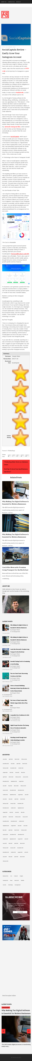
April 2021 (5, 816)
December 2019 (13, 834)
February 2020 (23, 830)
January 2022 (12, 803)
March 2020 (16, 830)
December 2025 (6, 763)
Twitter (9, 455)
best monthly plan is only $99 (20, 254)
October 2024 (20, 768)
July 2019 (26, 839)
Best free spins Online (9, 996)
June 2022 (5, 799)
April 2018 (16, 856)
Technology (11, 451)
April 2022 (16, 799)
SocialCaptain (15, 137)
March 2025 (24, 763)
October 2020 (21, 821)
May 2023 (10, 785)
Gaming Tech (5, 880)
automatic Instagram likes (13, 127)
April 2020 (10, 830)
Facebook (14, 455)
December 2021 (20, 803)
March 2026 (17, 759)
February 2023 (23, 785)
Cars (11, 876)
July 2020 (19, 825)
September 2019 (13, 839)
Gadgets (21, 876)
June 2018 (5, 856)
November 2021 (6, 808)
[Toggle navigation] (2, 5)
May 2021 (22, 812)
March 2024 (11, 777)
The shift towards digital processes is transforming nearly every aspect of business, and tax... (15, 507)
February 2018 (5, 861)
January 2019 (12, 847)
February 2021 (18, 816)
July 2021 (11, 812)
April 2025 (18, 763)
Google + (18, 455)
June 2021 (17, 812)
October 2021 (13, 808)
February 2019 (5, 847)
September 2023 (14, 781)
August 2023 (21, 781)
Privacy (18, 1)
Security (4, 884)
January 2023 (5, 790)
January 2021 (25, 816)
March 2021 (11, 816)
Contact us (11, 1)
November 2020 (14, 821)
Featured (16, 876)
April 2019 (16, 843)
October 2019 (5, 839)
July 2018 (26, 852)
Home (11, 880)
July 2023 (4, 785)
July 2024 (11, 772)
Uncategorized (17, 884)
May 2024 (23, 772)
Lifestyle (22, 880)
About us (3, 1)
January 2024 (25, 777)
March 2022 (22, 799)
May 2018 (10, 856)
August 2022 (20, 794)
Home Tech (16, 880)
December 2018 (20, 847)
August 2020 (13, 825)
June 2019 (5, 843)
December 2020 (6, 821)
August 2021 (5, 812)
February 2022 (5, 803)
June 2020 (25, 825)
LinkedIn (22, 455)
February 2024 (18, 777)
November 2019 (21, 834)
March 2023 (16, 785)
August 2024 (5, 772)
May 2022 (10, 799)
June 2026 (5, 759)
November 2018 (6, 852)
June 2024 (17, 772)
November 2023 (6, 781)
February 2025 (5, 768)
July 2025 (12, 763)
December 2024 (13, 768)
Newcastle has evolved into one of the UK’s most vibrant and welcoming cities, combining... (15, 573)
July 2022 (26, 794)
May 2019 (10, 843)
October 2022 (5, 794)
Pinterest (27, 455)
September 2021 (21, 808)
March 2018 (22, 856)
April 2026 (11, 759)
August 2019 (20, 839)
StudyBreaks (20, 92)
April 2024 (5, 777)
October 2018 (13, 852)
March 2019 (22, 843)
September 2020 (6, 825)
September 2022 (13, 794)
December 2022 (13, 790)
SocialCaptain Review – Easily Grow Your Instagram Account (14, 53)
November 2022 (21, 790)
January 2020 (5, 834)
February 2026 (24, 759)
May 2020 (4, 830)
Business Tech (5, 876)
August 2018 (20, 852)
